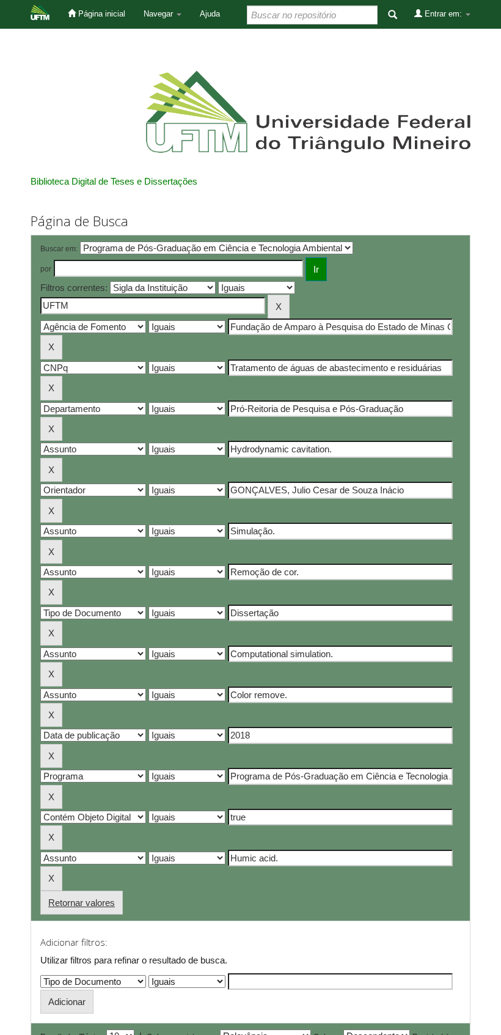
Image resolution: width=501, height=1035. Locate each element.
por (45, 269)
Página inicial (100, 13)
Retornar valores (81, 902)
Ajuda (210, 13)
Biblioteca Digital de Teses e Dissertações (114, 181)
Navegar (159, 13)
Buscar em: (59, 249)
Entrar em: (443, 13)
